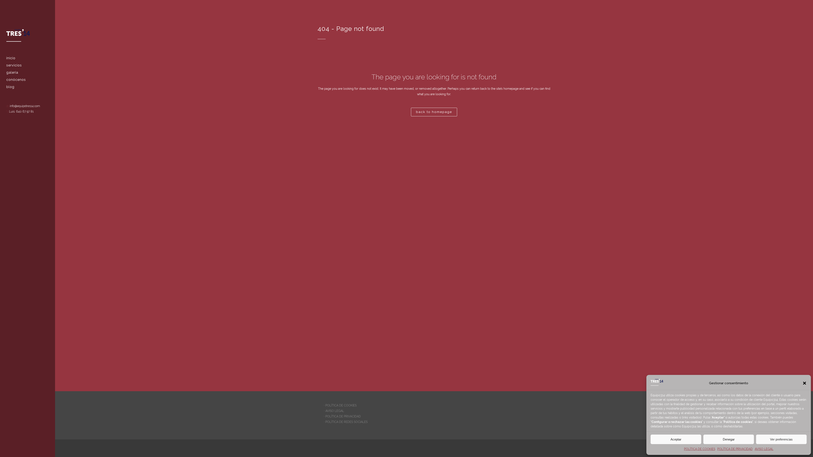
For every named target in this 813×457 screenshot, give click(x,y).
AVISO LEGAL (764, 449)
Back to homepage (434, 112)
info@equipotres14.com (24, 106)
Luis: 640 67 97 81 (21, 111)
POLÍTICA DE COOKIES (699, 449)
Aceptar (676, 439)
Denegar (729, 439)
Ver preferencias (781, 439)
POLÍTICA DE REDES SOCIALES (346, 422)
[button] (804, 383)
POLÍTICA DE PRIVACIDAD (735, 449)
